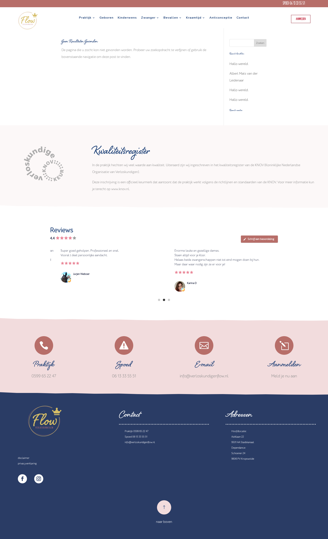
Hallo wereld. (239, 64)
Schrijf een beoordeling (261, 239)
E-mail (204, 365)
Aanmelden (301, 19)
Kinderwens (127, 18)
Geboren (106, 18)
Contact (243, 18)
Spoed (124, 365)
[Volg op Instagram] (38, 478)
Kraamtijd (193, 18)
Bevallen (170, 18)
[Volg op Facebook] (22, 478)
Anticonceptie (220, 18)
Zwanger (148, 18)
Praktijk (85, 18)
